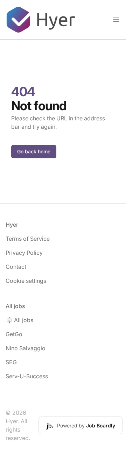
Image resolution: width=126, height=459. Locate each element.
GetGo (14, 334)
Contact (16, 266)
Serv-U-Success (27, 376)
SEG (11, 362)
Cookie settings (26, 280)
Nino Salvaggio (26, 348)
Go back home (33, 151)
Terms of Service (28, 238)
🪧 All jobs (19, 320)
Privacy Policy (24, 252)
